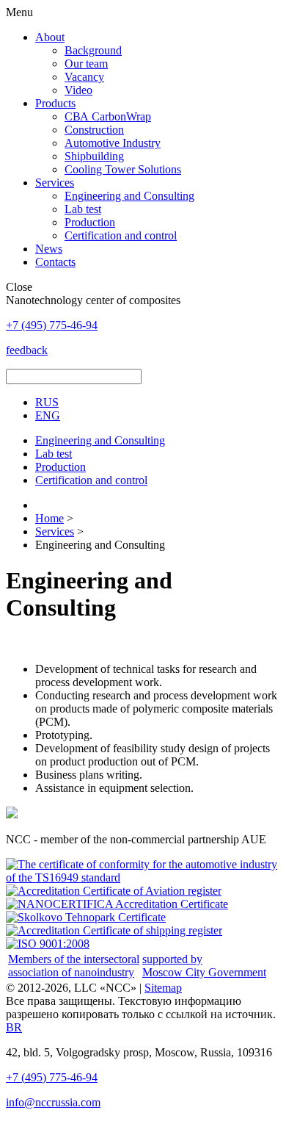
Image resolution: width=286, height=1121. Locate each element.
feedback (27, 350)
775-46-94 (52, 325)
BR (14, 1027)
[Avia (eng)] (113, 890)
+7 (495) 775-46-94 (52, 1077)
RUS (47, 402)
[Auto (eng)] (143, 877)
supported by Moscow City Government (204, 965)
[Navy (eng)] (114, 930)
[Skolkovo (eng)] (86, 917)
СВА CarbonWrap (108, 116)
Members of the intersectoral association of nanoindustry (73, 965)
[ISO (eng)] (47, 943)
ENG (47, 415)
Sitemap (163, 987)
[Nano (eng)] (117, 904)
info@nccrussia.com (53, 1102)
